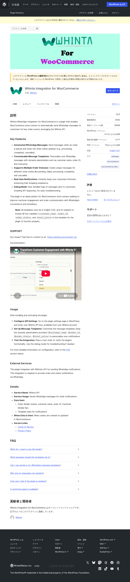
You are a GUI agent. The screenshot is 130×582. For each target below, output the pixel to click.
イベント (81, 544)
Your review (92, 199)
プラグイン (37, 548)
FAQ (68, 350)
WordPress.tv (62, 552)
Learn (57, 540)
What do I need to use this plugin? (26, 449)
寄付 (80, 548)
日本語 (36, 566)
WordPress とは (16, 540)
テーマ (35, 544)
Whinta (33, 93)
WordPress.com (107, 540)
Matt (103, 544)
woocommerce (113, 161)
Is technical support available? (24, 489)
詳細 (15, 104)
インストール (43, 104)
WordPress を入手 (117, 4)
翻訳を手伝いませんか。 (86, 20)
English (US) (115, 150)
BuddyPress (106, 552)
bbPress (104, 548)
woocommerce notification (111, 167)
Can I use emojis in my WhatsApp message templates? (35, 465)
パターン (36, 552)
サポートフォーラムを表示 (99, 221)
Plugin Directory (17, 13)
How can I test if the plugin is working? (28, 481)
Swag (80, 552)
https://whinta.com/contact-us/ (62, 237)
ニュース (13, 544)
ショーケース (38, 540)
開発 (57, 104)
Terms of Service (26, 427)
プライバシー (15, 552)
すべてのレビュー (112, 199)
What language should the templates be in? (30, 457)
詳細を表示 (92, 174)
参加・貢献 (81, 540)
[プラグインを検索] (37, 28)
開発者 (57, 548)
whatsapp (115, 156)
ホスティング (15, 548)
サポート (116, 104)
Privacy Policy (24, 430)
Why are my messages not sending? (27, 473)
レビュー (27, 104)
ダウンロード (113, 91)
